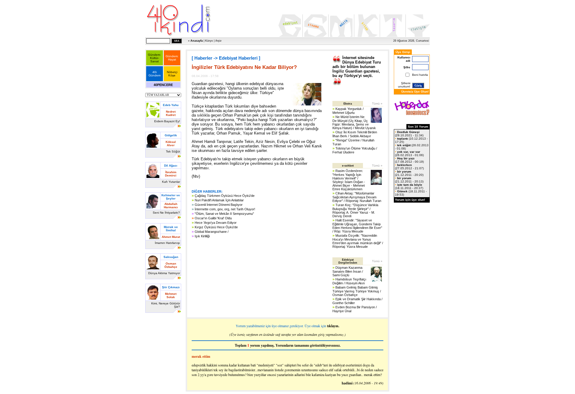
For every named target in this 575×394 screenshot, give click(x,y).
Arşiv (218, 40)
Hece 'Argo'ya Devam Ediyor (216, 222)
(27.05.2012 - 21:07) (409, 166)
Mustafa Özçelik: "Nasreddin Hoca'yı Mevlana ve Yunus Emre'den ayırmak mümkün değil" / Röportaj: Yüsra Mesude (357, 241)
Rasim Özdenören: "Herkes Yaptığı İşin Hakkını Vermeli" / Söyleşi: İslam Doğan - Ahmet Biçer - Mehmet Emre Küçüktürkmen (348, 180)
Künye (209, 40)
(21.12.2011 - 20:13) (409, 179)
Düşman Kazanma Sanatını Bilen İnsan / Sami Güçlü (347, 271)
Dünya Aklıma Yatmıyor (164, 273)
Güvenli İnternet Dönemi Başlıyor (219, 204)
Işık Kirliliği (202, 236)
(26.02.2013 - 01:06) (409, 153)
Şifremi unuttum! (404, 84)
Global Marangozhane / (212, 231)
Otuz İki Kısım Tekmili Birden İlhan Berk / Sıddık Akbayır (354, 134)
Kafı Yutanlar (171, 181)
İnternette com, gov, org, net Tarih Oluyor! (225, 209)
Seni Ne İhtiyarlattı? (166, 212)
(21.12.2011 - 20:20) (409, 173)
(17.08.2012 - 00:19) (409, 160)
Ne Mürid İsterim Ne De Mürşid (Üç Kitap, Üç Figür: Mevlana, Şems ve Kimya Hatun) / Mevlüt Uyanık (354, 122)
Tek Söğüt (173, 151)
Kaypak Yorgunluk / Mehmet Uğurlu (348, 110)
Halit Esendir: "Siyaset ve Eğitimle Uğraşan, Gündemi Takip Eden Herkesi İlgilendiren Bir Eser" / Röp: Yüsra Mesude (357, 225)
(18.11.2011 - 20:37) (409, 186)
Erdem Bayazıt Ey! (167, 121)
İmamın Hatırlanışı (167, 242)
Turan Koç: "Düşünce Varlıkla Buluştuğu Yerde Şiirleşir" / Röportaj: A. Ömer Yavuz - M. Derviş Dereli (355, 210)
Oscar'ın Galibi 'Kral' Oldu (213, 218)
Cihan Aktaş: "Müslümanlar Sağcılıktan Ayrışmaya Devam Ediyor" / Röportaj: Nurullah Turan (356, 197)
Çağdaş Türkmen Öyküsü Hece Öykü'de (225, 195)
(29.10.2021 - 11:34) (409, 133)
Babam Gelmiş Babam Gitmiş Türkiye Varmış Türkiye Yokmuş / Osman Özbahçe (356, 291)
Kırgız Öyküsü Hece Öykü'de (216, 227)
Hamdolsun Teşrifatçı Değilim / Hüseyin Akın (349, 281)
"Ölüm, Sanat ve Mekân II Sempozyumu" (224, 213)
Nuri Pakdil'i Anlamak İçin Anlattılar (219, 200)
